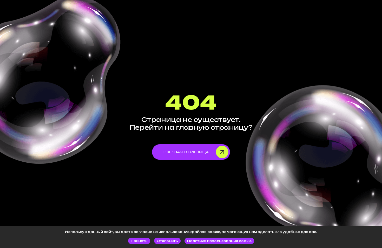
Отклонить (167, 241)
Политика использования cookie (219, 241)
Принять (139, 241)
